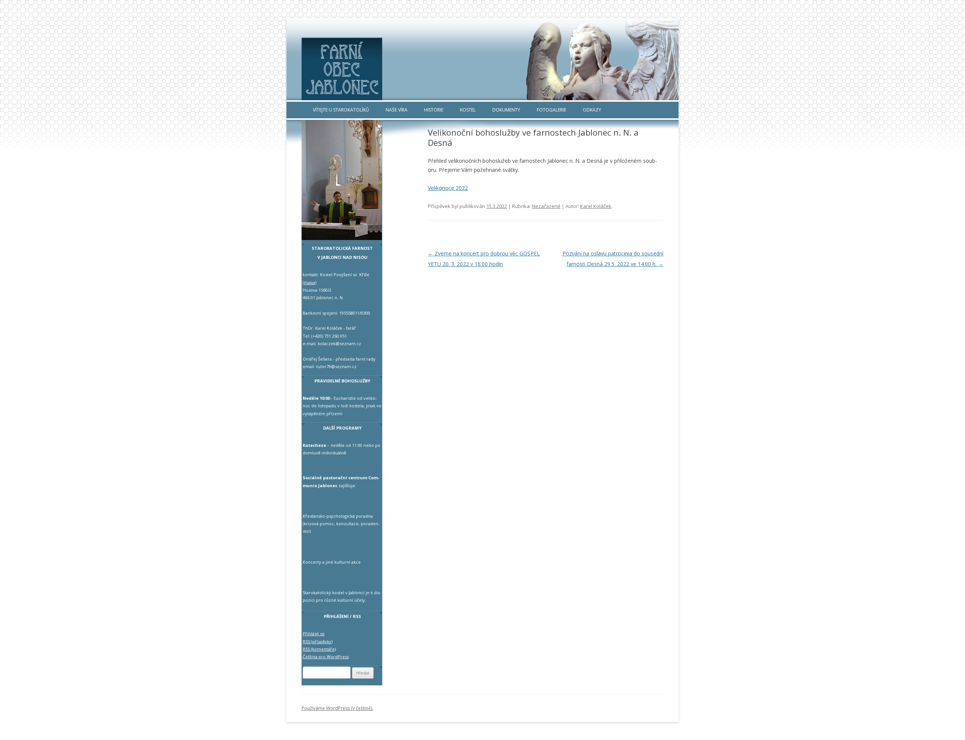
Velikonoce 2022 (448, 187)
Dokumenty (506, 110)
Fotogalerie (551, 110)
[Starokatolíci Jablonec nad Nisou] (482, 69)
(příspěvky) (317, 641)
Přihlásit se (314, 633)
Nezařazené (546, 206)
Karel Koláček (595, 206)
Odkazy (592, 110)
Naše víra (396, 110)
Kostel (468, 110)
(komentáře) (319, 649)
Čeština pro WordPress (326, 656)
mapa (309, 282)
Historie (433, 110)
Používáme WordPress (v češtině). (337, 708)
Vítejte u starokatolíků (341, 110)
